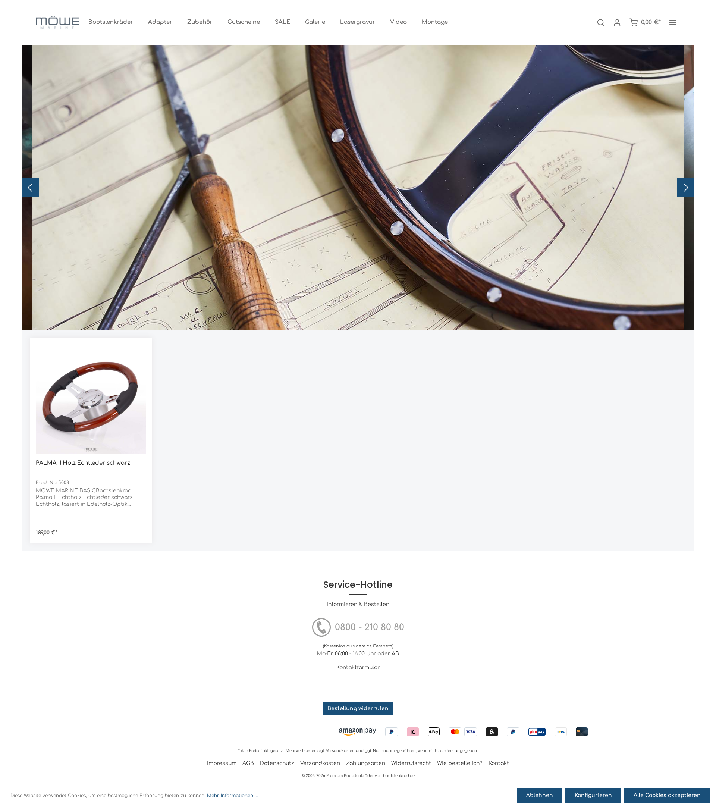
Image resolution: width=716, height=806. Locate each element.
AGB (248, 763)
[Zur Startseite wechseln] (57, 22)
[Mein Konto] (617, 22)
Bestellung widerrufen (358, 708)
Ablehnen (539, 795)
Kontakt (499, 763)
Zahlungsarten (365, 763)
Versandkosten (340, 751)
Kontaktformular (358, 667)
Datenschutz (277, 763)
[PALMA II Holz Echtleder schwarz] (91, 399)
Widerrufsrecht (411, 763)
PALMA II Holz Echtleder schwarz (83, 463)
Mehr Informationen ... (232, 795)
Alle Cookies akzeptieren (667, 795)
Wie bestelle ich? (460, 763)
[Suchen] (600, 22)
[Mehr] (672, 22)
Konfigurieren (593, 795)
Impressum (221, 763)
